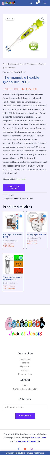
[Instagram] (31, 449)
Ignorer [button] (40, 453)
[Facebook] (18, 449)
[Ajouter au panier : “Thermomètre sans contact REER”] (20, 257)
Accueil (6, 64)
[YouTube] (25, 449)
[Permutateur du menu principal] (45, 3)
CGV (25, 385)
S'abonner (25, 416)
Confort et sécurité (18, 64)
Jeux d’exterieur (25, 374)
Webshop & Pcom (38, 437)
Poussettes (25, 359)
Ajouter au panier (14, 188)
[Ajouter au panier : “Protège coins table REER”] (20, 214)
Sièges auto (25, 366)
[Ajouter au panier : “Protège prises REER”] (43, 214)
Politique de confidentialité (25, 389)
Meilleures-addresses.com (29, 441)
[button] (31, 3)
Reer (23, 72)
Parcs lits (25, 363)
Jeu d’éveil (25, 370)
